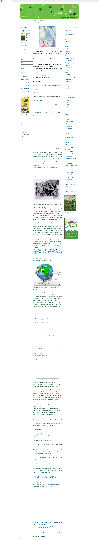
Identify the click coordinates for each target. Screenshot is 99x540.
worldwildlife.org (68, 133)
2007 (68, 106)
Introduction (67, 67)
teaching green (36, 253)
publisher (35, 72)
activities (39, 250)
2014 (68, 94)
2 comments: (52, 104)
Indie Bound (58, 68)
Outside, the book (38, 23)
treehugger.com (68, 163)
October (70, 95)
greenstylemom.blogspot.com (71, 154)
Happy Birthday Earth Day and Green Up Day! (46, 176)
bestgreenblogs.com (69, 139)
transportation (68, 84)
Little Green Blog (69, 126)
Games (66, 49)
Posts (23, 51)
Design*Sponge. (37, 165)
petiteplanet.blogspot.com (70, 158)
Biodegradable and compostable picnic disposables (47, 112)
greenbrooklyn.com (69, 151)
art (66, 32)
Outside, (35, 53)
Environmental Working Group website (42, 472)
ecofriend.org (68, 144)
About (66, 29)
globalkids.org (68, 119)
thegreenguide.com (69, 160)
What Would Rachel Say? (70, 191)
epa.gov (66, 117)
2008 (68, 104)
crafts (66, 46)
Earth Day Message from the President (43, 319)
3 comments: (52, 249)
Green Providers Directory (70, 149)
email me (22, 136)
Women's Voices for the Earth (71, 165)
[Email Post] (56, 104)
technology (67, 81)
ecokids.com (67, 114)
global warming (46, 527)
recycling (54, 252)
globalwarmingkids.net (69, 121)
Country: (22, 65)
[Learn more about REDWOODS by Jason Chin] (25, 124)
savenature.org (68, 181)
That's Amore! (68, 186)
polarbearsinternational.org (70, 130)
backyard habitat (47, 250)
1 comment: (51, 526)
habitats (35, 252)
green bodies (40, 477)
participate (51, 239)
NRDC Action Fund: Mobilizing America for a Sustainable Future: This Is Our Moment (46, 485)
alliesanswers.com (69, 137)
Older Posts (59, 533)
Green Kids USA (68, 174)
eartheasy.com (68, 142)
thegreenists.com (68, 161)
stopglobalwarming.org (70, 184)
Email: (22, 62)
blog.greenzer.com (69, 140)
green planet (58, 251)
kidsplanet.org (68, 124)
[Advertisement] (25, 159)
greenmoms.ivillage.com (70, 153)
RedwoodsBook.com (25, 134)
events (47, 77)
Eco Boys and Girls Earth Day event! (43, 260)
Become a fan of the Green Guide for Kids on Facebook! (25, 45)
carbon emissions (68, 36)
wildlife (42, 253)
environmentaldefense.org (70, 146)
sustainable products (69, 77)
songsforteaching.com (69, 182)
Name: (22, 59)
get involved (43, 251)
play (66, 72)
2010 (68, 100)
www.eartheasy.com (69, 167)
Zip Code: (22, 68)
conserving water (68, 44)
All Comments (25, 53)
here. (37, 310)
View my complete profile (27, 39)
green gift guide (68, 58)
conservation (36, 251)
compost (67, 41)
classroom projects (57, 250)
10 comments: (52, 167)
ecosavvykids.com (69, 116)
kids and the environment (44, 252)
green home (46, 477)
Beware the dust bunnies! (40, 355)
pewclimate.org (68, 128)
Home (44, 533)
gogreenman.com (68, 123)
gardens (67, 51)
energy (66, 48)
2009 (68, 102)
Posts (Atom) (43, 536)
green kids (51, 251)
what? (66, 86)
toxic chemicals (52, 477)
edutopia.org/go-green (69, 170)
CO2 (66, 39)
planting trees (68, 70)
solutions (59, 252)
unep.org (67, 131)
